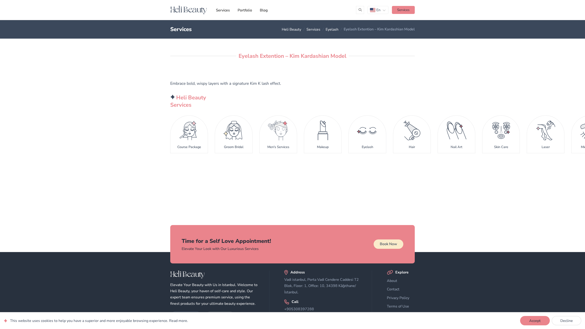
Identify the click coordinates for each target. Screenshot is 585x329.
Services (223, 10)
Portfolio (245, 10)
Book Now (388, 244)
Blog (264, 10)
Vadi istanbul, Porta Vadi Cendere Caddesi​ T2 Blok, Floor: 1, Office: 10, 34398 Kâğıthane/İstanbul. (321, 286)
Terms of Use (398, 306)
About (392, 280)
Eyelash (332, 29)
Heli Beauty (291, 29)
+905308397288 (299, 309)
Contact (393, 289)
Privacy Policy (398, 297)
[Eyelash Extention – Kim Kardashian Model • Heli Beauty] (188, 10)
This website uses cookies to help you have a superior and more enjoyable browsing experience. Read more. (99, 320)
